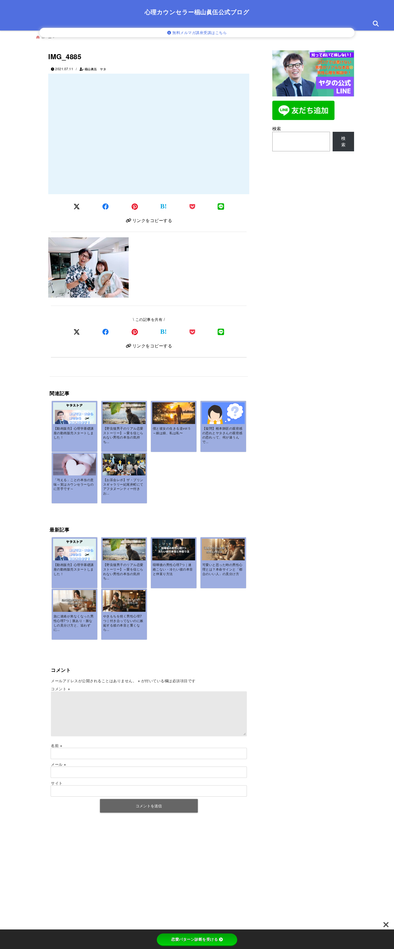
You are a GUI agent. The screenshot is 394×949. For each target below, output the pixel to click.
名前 (56, 745)
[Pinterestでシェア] (135, 206)
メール (58, 764)
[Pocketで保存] (192, 331)
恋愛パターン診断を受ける (194, 939)
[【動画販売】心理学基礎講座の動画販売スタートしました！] (74, 414)
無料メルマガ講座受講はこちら (199, 32)
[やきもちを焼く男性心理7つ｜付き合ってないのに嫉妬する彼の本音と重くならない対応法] (124, 601)
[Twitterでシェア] (76, 206)
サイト (57, 783)
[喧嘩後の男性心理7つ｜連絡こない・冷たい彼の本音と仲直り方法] (173, 550)
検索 (276, 128)
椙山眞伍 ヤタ (95, 69)
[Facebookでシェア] (105, 206)
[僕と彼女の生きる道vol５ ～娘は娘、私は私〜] (173, 416)
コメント (60, 688)
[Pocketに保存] (192, 206)
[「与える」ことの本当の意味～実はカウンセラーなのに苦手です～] (74, 468)
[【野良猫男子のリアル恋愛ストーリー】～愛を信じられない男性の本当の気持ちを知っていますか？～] (124, 416)
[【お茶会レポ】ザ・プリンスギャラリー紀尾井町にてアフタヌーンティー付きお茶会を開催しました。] (124, 470)
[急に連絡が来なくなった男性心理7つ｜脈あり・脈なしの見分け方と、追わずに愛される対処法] (74, 601)
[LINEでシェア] (221, 206)
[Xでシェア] (76, 331)
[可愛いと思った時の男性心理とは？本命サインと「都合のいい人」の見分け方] (223, 550)
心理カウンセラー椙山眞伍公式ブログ (197, 11)
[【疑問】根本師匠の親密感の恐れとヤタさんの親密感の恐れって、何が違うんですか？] (223, 419)
